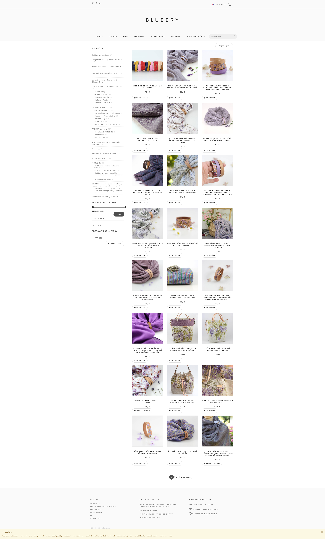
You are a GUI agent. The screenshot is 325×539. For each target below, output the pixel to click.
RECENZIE (175, 36)
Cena (94, 211)
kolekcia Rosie (103, 100)
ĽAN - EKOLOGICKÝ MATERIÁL (201, 505)
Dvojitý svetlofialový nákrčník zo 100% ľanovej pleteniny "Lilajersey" (147, 298)
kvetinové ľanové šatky (106, 116)
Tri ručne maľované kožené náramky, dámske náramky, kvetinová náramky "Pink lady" (217, 193)
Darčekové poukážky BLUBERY (106, 197)
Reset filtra (115, 243)
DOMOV (99, 36)
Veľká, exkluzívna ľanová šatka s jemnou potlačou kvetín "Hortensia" (147, 245)
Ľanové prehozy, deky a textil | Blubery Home (105, 81)
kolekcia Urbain (103, 97)
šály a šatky (101, 137)
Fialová (96, 238)
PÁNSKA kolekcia (101, 129)
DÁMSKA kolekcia (102, 107)
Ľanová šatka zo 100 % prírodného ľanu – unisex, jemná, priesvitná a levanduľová (217, 453)
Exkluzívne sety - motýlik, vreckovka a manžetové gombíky (108, 174)
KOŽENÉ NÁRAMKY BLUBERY (106, 153)
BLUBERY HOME (158, 36)
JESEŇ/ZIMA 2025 (101, 158)
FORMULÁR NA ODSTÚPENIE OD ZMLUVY (156, 514)
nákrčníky (101, 121)
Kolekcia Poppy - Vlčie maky (108, 113)
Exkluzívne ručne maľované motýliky (106, 166)
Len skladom (97, 225)
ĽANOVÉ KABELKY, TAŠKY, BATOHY (107, 87)
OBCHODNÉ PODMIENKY (150, 510)
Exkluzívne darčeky (102, 55)
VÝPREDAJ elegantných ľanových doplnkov (106, 143)
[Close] (322, 532)
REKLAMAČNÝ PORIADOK (150, 517)
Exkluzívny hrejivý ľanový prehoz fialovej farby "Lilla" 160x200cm (217, 245)
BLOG (125, 36)
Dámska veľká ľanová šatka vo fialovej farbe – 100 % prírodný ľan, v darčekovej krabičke (147, 350)
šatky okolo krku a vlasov (107, 124)
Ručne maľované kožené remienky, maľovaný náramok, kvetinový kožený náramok (217, 88)
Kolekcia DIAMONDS (105, 132)
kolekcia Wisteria (103, 103)
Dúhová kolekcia (104, 110)
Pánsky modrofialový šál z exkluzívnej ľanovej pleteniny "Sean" (147, 193)
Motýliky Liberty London (107, 170)
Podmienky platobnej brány (205, 509)
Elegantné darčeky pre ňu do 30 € (107, 61)
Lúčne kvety (101, 91)
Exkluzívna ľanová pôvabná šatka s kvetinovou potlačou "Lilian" (182, 140)
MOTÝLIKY (98, 163)
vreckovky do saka (104, 179)
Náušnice (97, 149)
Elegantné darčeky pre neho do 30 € (108, 67)
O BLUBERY (139, 36)
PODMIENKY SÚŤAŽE (196, 36)
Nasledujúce (186, 477)
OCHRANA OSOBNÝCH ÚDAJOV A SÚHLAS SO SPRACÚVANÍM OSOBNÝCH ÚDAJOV (158, 506)
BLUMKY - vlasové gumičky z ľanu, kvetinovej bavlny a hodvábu (107, 185)
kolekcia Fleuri (103, 94)
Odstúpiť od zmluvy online (204, 514)
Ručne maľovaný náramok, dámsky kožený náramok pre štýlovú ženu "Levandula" (217, 298)
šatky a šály (102, 119)
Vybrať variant (143, 410)
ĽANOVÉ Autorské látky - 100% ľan (107, 74)
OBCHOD (113, 36)
